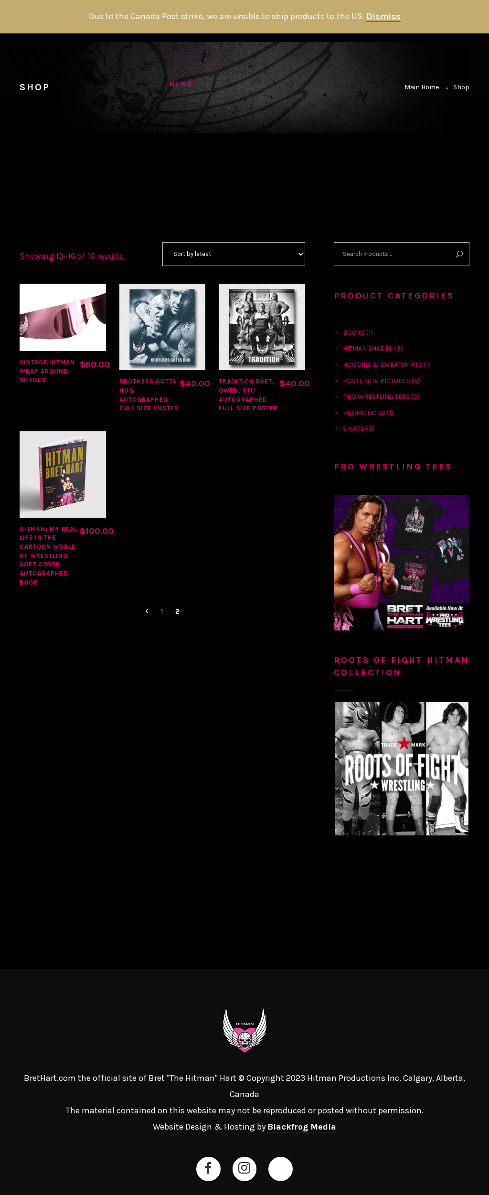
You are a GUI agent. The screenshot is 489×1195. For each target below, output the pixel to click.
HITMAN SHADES (368, 348)
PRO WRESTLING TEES (376, 397)
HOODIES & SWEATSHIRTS (382, 365)
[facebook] (208, 1168)
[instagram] (244, 1168)
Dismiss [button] (383, 16)
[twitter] (280, 1168)
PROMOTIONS (364, 413)
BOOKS (354, 333)
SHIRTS (353, 429)
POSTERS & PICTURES (376, 381)
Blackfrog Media (301, 1126)
